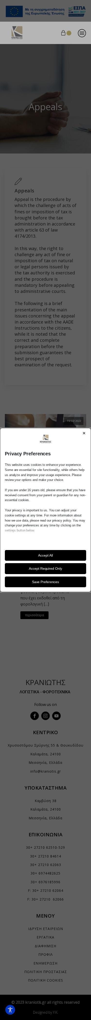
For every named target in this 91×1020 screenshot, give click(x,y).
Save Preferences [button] (45, 582)
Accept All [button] (45, 555)
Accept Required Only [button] (45, 568)
